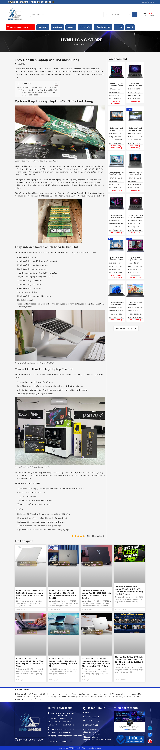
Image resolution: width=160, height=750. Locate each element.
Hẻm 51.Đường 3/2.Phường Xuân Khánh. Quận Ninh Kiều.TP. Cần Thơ (53, 489)
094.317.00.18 (39, 492)
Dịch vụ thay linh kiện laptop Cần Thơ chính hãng (37, 87)
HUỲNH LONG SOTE (31, 95)
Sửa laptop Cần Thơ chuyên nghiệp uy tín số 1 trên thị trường (43, 514)
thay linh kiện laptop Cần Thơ (35, 69)
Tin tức (83, 44)
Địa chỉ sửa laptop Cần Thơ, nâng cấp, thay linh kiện (39, 526)
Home (76, 44)
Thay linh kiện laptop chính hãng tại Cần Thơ (39, 90)
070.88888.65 (31, 496)
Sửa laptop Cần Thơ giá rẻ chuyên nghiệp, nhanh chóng (41, 522)
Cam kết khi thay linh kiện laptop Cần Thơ (38, 93)
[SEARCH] (134, 14)
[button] (55, 84)
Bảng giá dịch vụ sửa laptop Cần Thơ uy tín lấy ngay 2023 (42, 518)
